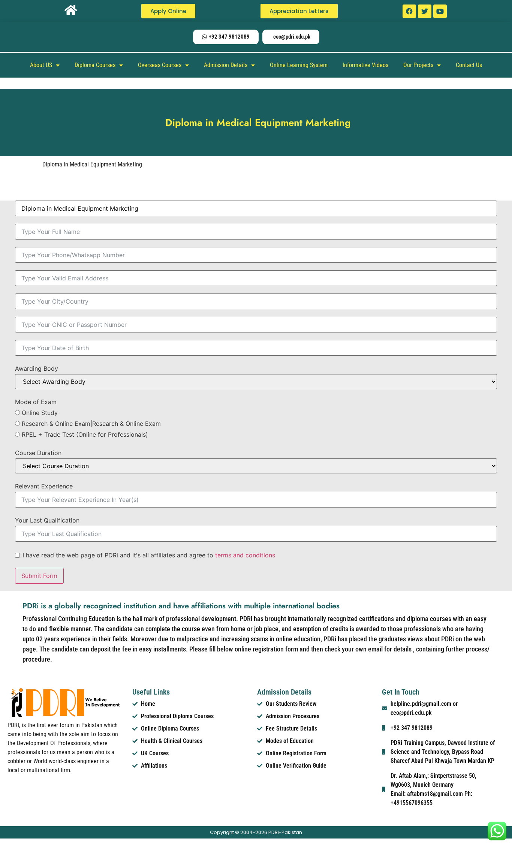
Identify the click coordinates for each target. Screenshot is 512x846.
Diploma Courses (95, 65)
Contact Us (469, 65)
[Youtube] (440, 11)
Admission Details (225, 65)
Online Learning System (299, 65)
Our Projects (418, 65)
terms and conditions (245, 555)
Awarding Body (36, 368)
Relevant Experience (44, 486)
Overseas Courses (159, 65)
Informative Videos (365, 65)
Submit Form (39, 575)
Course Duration (38, 453)
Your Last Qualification (47, 520)
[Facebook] (409, 11)
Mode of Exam (36, 402)
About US (41, 65)
